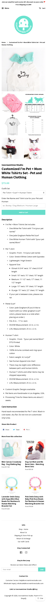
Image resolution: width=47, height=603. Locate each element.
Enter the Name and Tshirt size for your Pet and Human (22, 200)
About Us (23, 532)
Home (4, 42)
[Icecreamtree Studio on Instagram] (26, 553)
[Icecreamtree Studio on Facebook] (21, 553)
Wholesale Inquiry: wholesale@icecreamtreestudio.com (23, 583)
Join (42, 569)
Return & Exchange (23, 538)
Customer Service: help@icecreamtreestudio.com (23, 580)
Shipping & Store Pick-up (23, 535)
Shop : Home (23, 529)
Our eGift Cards (23, 542)
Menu (6, 8)
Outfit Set (6, 188)
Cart (43, 8)
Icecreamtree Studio (25, 596)
